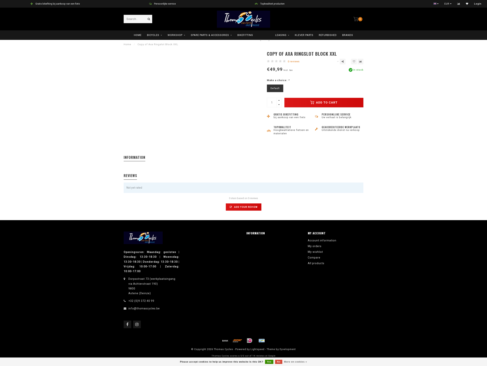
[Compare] (458, 3)
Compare (314, 257)
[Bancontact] (262, 340)
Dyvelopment (288, 349)
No (278, 361)
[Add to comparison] (360, 61)
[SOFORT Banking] (237, 340)
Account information (322, 240)
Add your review (245, 207)
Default (275, 88)
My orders (314, 246)
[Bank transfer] (225, 340)
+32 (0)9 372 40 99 (141, 300)
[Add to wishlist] (354, 61)
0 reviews (294, 61)
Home (138, 35)
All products (316, 263)
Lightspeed (257, 349)
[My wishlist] (467, 3)
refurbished (328, 35)
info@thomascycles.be (144, 308)
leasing (280, 35)
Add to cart (326, 102)
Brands (347, 35)
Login (477, 3)
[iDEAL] (249, 340)
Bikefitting (245, 35)
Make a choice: (278, 80)
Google (271, 356)
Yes (269, 361)
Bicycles (153, 35)
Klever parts (304, 35)
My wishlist (315, 251)
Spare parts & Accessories (210, 35)
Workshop (175, 35)
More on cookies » (295, 361)
